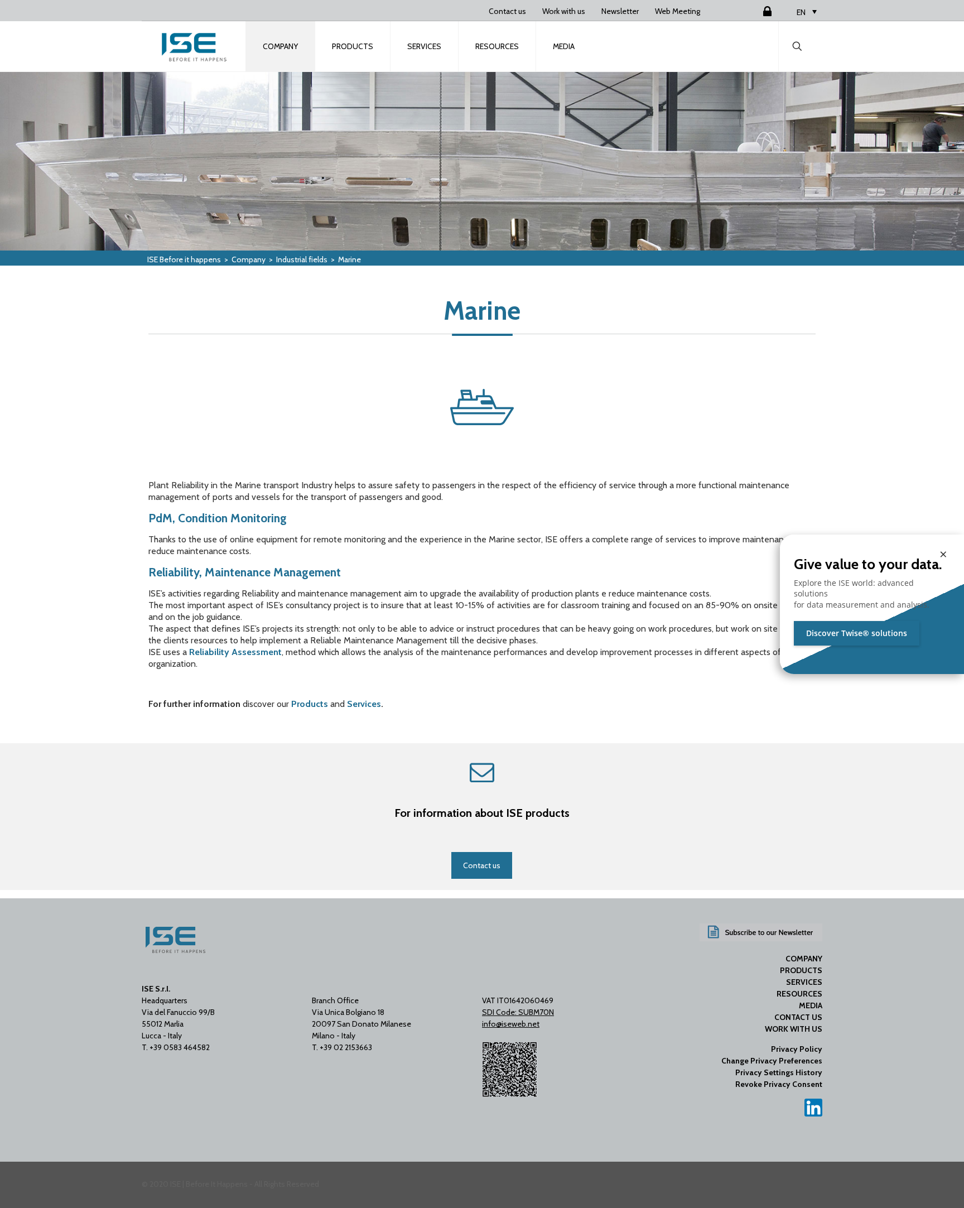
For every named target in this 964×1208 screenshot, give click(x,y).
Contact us (507, 11)
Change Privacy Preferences (771, 1061)
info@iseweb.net (510, 1024)
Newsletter (620, 11)
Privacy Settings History (778, 1072)
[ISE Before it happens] (194, 46)
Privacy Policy (796, 1049)
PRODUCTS (801, 970)
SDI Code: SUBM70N (518, 1012)
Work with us (563, 11)
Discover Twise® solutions (856, 633)
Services (364, 704)
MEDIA (810, 1005)
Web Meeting (677, 11)
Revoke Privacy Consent (778, 1084)
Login (753, 11)
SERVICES (804, 982)
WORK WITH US (793, 1029)
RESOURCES (799, 994)
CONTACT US (798, 1017)
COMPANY (803, 959)
